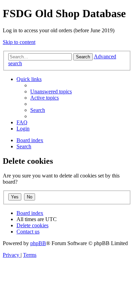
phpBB (38, 243)
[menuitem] (51, 91)
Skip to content (19, 42)
